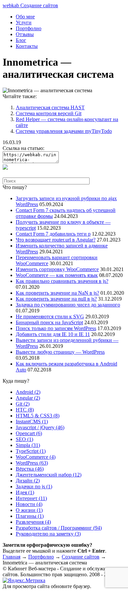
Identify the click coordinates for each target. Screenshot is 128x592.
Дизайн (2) (28, 480)
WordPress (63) (32, 463)
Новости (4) (29, 504)
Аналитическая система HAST (50, 107)
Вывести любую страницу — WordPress (60, 352)
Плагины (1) (30, 516)
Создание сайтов (80, 557)
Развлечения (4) (33, 522)
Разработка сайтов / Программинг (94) (59, 528)
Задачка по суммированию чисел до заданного (68, 304)
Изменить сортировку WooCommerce (57, 269)
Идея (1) (25, 492)
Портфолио (28, 28)
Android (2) (28, 392)
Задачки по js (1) (34, 486)
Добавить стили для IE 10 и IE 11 (53, 334)
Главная (11, 557)
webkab (30, 5)
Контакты (27, 46)
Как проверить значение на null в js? (56, 299)
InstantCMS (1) (32, 421)
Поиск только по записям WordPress (56, 328)
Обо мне (25, 16)
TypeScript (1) (31, 451)
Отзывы (25, 34)
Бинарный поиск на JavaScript (49, 322)
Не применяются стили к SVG (50, 316)
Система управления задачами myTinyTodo (64, 131)
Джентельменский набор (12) (48, 474)
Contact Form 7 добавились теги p (53, 234)
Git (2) (23, 404)
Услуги (24, 22)
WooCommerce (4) (35, 457)
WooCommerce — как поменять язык (57, 275)
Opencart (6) (29, 433)
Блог (21, 40)
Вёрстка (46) (30, 469)
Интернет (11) (31, 498)
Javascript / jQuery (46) (40, 427)
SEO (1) (24, 439)
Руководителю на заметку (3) (48, 534)
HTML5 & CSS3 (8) (37, 415)
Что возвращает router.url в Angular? (56, 240)
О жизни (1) (29, 510)
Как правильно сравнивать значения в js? (62, 281)
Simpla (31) (28, 445)
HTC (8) (25, 409)
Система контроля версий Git (48, 113)
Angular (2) (28, 398)
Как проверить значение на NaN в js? (57, 293)
